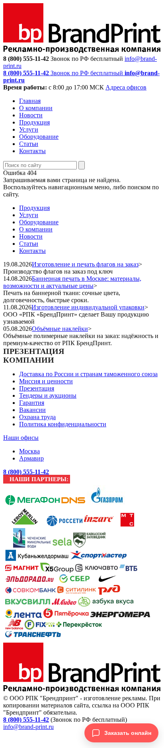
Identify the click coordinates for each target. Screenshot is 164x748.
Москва (29, 451)
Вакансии (32, 409)
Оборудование (39, 136)
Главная (30, 100)
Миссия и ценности (46, 381)
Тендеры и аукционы (47, 395)
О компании (36, 108)
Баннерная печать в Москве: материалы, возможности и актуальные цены (72, 282)
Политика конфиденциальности (62, 424)
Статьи (28, 143)
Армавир (31, 458)
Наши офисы (21, 437)
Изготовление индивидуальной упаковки (87, 307)
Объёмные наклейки (60, 328)
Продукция (34, 122)
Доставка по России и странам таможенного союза (88, 374)
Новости (31, 115)
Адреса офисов (125, 87)
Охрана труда (37, 417)
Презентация (36, 388)
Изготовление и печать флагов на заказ (85, 264)
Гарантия (31, 402)
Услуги (28, 129)
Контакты (32, 151)
